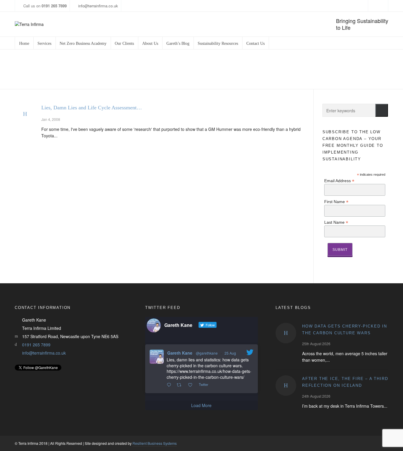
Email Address (339, 180)
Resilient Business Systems (154, 443)
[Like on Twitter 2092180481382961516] (191, 385)
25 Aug (230, 352)
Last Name (336, 222)
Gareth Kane (179, 353)
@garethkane (207, 352)
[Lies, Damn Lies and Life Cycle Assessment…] (25, 114)
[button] (381, 110)
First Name (336, 201)
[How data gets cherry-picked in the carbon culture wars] (286, 333)
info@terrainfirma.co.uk (98, 6)
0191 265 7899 (36, 345)
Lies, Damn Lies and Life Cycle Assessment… (91, 108)
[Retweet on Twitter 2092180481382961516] (180, 385)
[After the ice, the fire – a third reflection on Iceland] (286, 385)
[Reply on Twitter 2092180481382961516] (170, 385)
